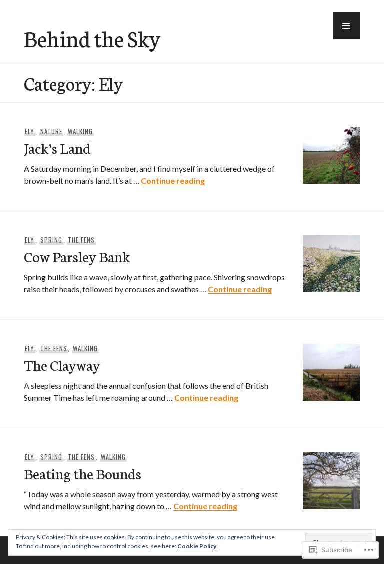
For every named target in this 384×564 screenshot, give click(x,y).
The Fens (81, 240)
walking (80, 131)
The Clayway (62, 364)
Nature (51, 131)
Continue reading (173, 180)
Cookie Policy (197, 546)
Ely (29, 131)
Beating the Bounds (83, 473)
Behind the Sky (92, 37)
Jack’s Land (57, 147)
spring (51, 240)
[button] (346, 25)
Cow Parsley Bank (77, 256)
